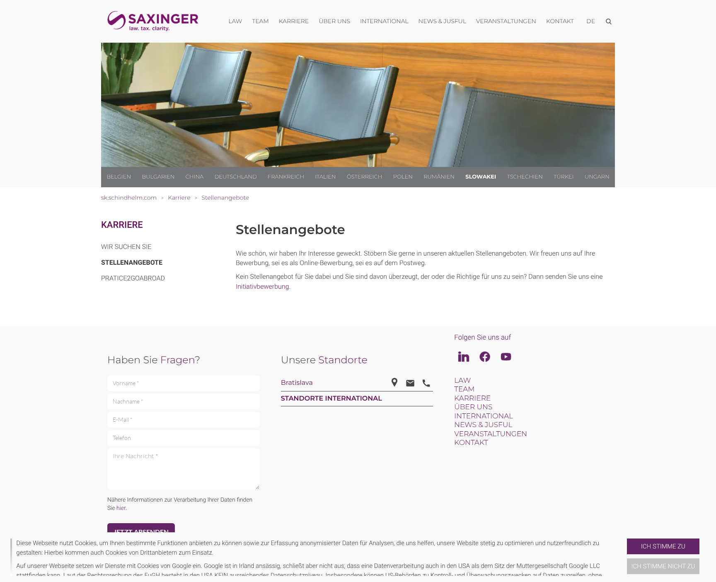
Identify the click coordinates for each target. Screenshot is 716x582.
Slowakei (480, 177)
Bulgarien (158, 177)
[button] (623, 557)
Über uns (473, 407)
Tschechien (525, 177)
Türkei (563, 177)
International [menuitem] (384, 21)
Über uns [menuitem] (334, 21)
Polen (403, 177)
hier (121, 508)
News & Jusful (483, 425)
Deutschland (235, 177)
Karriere (122, 225)
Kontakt (471, 443)
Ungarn (597, 177)
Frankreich (286, 177)
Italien (325, 177)
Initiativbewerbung (262, 286)
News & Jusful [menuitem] (442, 21)
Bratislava (297, 383)
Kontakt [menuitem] (560, 21)
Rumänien (439, 177)
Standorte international (331, 399)
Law (462, 381)
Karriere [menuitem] (294, 21)
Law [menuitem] (235, 21)
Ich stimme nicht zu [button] (663, 566)
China (194, 177)
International (483, 416)
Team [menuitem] (260, 21)
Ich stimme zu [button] (663, 546)
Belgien (118, 177)
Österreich (364, 177)
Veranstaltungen (490, 434)
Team (464, 389)
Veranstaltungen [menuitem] (506, 21)
